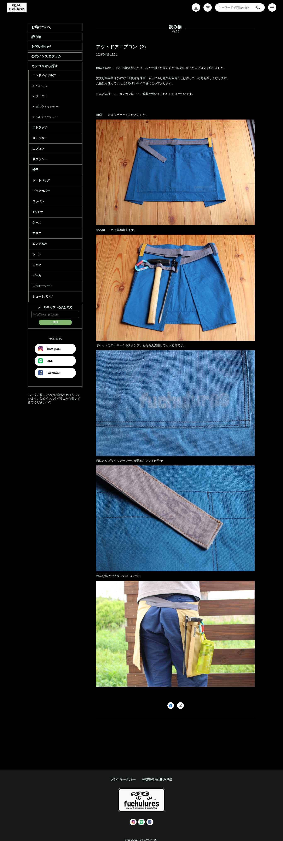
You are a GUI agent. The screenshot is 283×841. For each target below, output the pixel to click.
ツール (37, 254)
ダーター (41, 96)
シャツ (37, 264)
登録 (55, 322)
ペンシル (41, 85)
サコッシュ (40, 159)
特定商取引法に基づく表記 (157, 779)
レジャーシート (43, 286)
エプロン (38, 148)
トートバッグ (41, 180)
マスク (37, 233)
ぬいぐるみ (40, 243)
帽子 (35, 169)
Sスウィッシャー (47, 116)
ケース (37, 222)
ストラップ (40, 127)
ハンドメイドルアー (46, 75)
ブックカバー (41, 190)
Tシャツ (38, 212)
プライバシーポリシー (123, 779)
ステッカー (40, 138)
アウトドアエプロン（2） (122, 46)
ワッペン (38, 201)
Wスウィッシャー (47, 106)
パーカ (37, 275)
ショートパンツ (43, 296)
